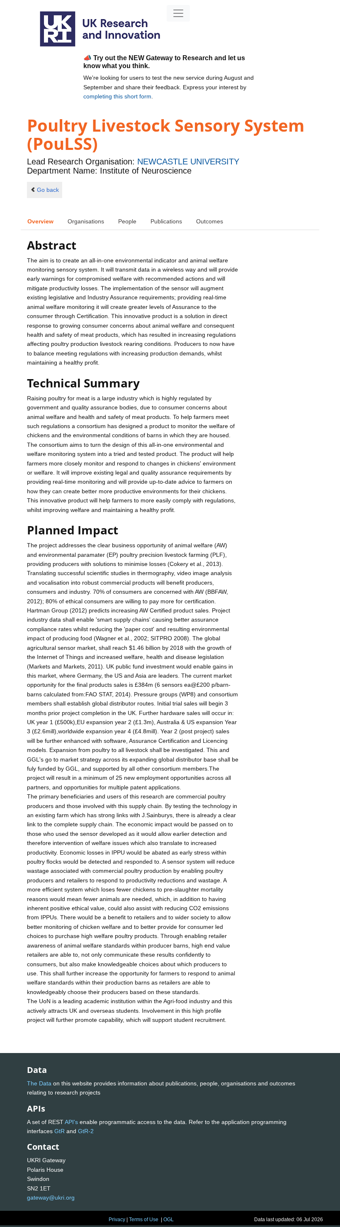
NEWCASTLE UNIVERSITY (188, 161)
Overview (40, 221)
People (127, 221)
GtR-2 (86, 1131)
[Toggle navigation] (178, 13)
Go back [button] (48, 189)
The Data (39, 1083)
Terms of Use (143, 1219)
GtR (59, 1131)
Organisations (86, 221)
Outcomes (209, 221)
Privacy (117, 1219)
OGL (168, 1219)
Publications (166, 221)
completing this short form (117, 96)
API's (71, 1122)
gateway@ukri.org (51, 1197)
